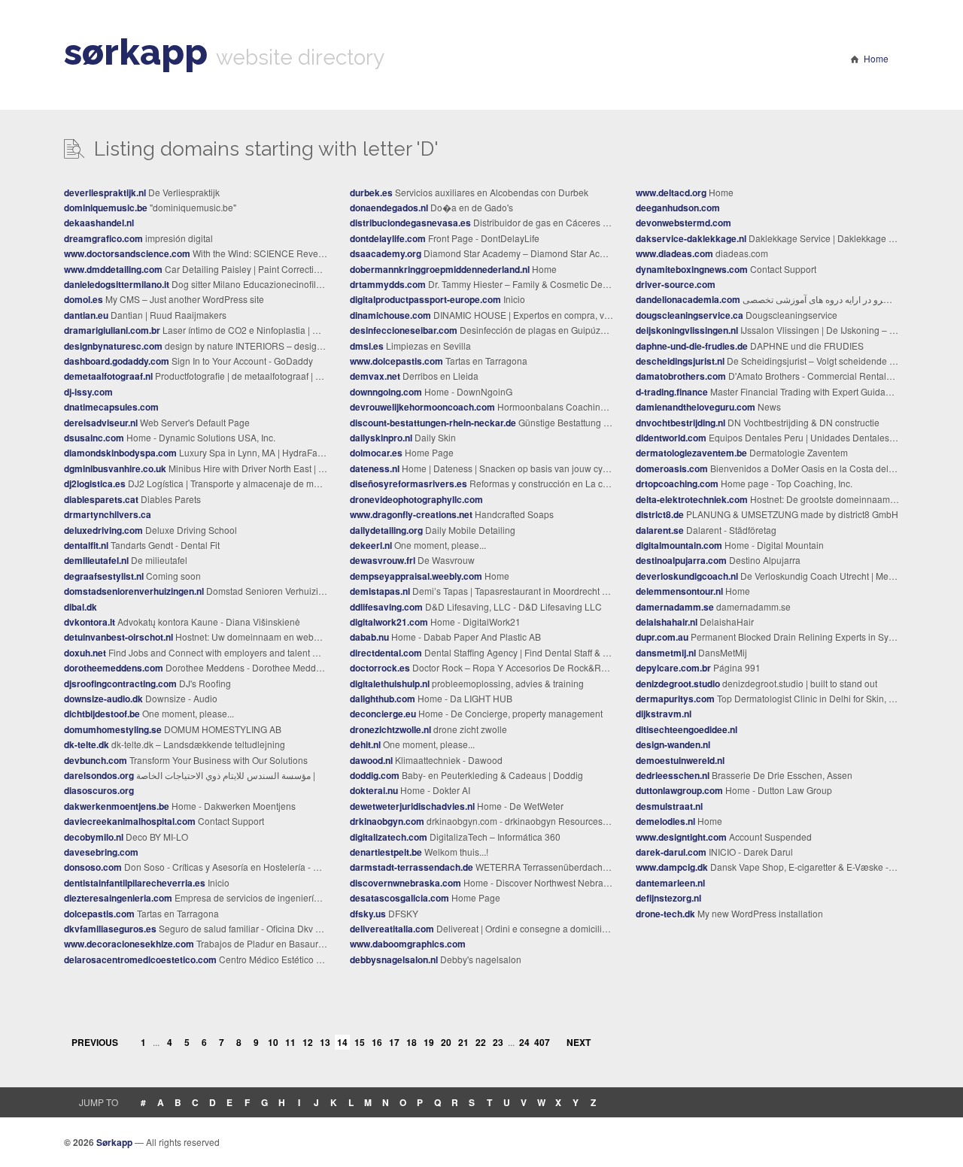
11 (290, 1042)
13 (325, 1042)
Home (876, 58)
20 (446, 1042)
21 (463, 1042)
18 (411, 1042)
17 (394, 1042)
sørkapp (136, 52)
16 (377, 1042)
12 (307, 1042)
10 (273, 1042)
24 (524, 1042)
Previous (94, 1042)
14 (342, 1042)
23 (498, 1042)
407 (541, 1042)
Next (579, 1042)
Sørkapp (114, 1142)
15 (359, 1042)
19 (429, 1042)
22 (480, 1042)
